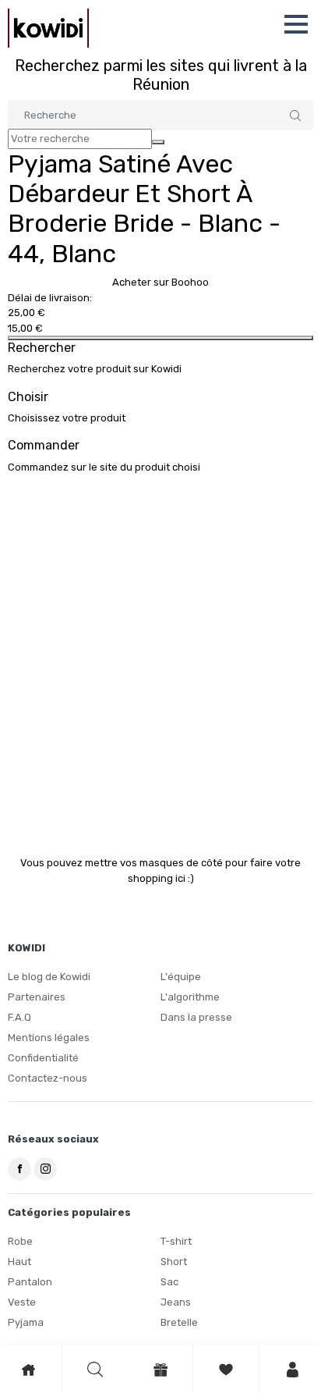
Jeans (175, 1302)
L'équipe (180, 977)
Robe (20, 1241)
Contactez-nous (47, 1078)
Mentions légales (49, 1037)
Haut (19, 1261)
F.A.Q (19, 1017)
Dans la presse (196, 1017)
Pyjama (26, 1322)
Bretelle (179, 1322)
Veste (22, 1302)
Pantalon (30, 1282)
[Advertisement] (160, 655)
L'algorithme (190, 997)
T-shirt (176, 1241)
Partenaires (36, 997)
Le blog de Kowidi (49, 977)
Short (173, 1261)
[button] (296, 24)
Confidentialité (43, 1058)
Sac (169, 1282)
